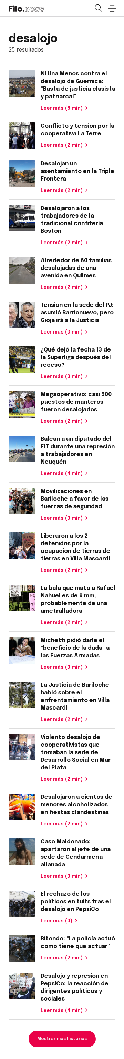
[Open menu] (112, 8)
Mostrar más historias (62, 1039)
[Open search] (98, 8)
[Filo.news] (26, 7)
